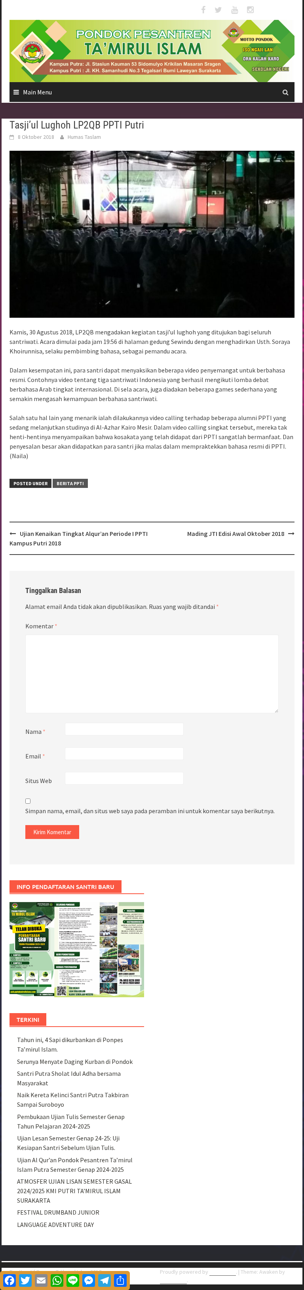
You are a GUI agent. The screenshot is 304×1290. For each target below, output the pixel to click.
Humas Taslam (84, 136)
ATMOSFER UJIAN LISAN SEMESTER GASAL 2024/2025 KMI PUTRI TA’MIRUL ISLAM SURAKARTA (74, 1190)
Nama (35, 731)
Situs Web (38, 781)
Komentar (41, 626)
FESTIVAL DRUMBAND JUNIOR (58, 1212)
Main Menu (37, 92)
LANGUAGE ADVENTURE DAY (55, 1225)
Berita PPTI (70, 483)
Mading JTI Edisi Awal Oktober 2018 (235, 534)
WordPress (222, 1271)
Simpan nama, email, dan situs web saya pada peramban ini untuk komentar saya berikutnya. (150, 811)
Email (35, 756)
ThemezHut (173, 1280)
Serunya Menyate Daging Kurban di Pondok (75, 1061)
